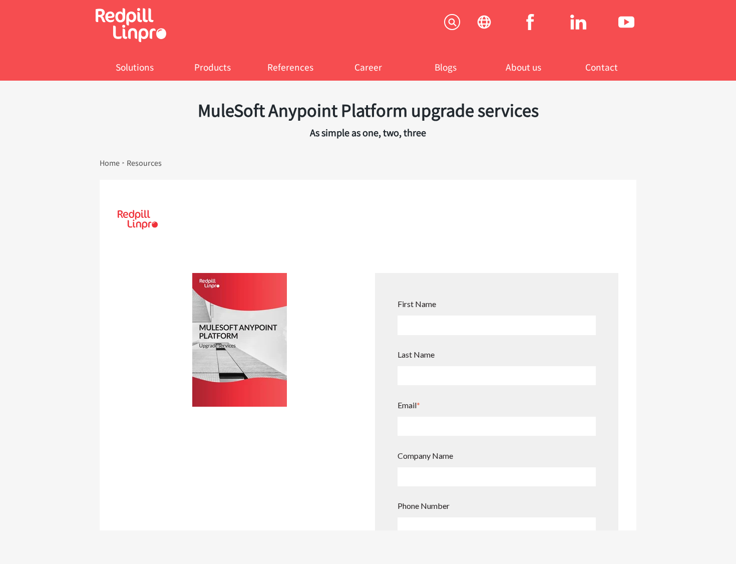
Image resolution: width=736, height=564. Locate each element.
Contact (601, 67)
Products (212, 67)
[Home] (131, 39)
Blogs (446, 67)
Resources (144, 162)
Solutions (135, 67)
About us (523, 67)
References (290, 67)
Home (110, 162)
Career (368, 67)
